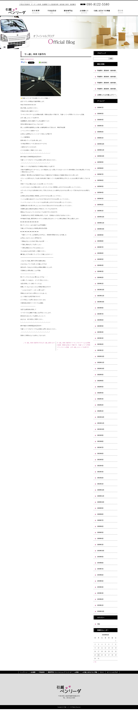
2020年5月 (100, 532)
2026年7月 (100, 107)
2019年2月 (100, 599)
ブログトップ (101, 53)
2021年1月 (100, 484)
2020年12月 (100, 490)
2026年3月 (100, 125)
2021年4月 (100, 465)
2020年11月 (100, 496)
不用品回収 (50, 11)
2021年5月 (100, 459)
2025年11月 (100, 150)
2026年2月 (100, 132)
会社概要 (34, 11)
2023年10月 (100, 302)
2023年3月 (100, 338)
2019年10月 (100, 550)
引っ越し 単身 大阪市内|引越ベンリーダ (28, 2)
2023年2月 (100, 344)
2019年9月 (100, 556)
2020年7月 (100, 520)
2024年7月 (100, 247)
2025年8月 (100, 168)
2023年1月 (100, 350)
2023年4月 (100, 332)
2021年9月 (100, 435)
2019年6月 (100, 575)
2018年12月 (100, 611)
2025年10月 (100, 156)
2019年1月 (100, 605)
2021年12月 (100, 417)
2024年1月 (100, 283)
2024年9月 (100, 235)
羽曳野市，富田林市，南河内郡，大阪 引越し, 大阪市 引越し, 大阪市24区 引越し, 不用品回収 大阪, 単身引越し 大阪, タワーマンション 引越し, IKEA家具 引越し (107, 70)
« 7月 (94, 662)
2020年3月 (100, 544)
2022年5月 (100, 386)
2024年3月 (100, 271)
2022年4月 (100, 393)
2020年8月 (100, 514)
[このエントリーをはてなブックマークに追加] (22, 62)
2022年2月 (100, 405)
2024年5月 (100, 259)
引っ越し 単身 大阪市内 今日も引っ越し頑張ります (39, 342)
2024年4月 (100, 265)
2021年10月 (100, 429)
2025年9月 (100, 162)
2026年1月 (100, 138)
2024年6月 (100, 253)
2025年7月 (100, 174)
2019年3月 (100, 593)
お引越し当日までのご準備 (102, 11)
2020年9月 (100, 508)
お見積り (83, 11)
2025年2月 (100, 204)
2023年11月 (100, 295)
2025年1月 (100, 210)
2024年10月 (100, 229)
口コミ (122, 11)
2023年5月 (100, 326)
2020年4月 (100, 538)
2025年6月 (100, 180)
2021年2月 (100, 478)
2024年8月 (100, 241)
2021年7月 (100, 447)
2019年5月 (100, 581)
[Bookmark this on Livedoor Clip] (24, 62)
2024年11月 (100, 223)
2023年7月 (100, 314)
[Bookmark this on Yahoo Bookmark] (26, 62)
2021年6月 (100, 453)
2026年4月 (100, 119)
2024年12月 (100, 217)
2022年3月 (100, 399)
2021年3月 (100, 471)
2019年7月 (100, 569)
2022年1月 (100, 411)
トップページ (15, 11)
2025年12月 (100, 144)
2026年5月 (100, 113)
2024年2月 (100, 277)
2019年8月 (100, 563)
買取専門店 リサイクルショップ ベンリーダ (66, 11)
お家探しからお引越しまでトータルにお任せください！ (107, 95)
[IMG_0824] (41, 95)
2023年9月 (100, 308)
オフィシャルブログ (112, 672)
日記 (98, 624)
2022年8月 (100, 380)
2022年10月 (100, 368)
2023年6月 (100, 320)
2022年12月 (100, 356)
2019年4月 (100, 587)
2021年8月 (100, 441)
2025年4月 (100, 192)
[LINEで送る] (42, 62)
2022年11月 (100, 362)
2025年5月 (100, 186)
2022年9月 (100, 374)
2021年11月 (100, 423)
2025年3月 (100, 198)
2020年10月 (100, 502)
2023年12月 (100, 289)
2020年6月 (100, 526)
